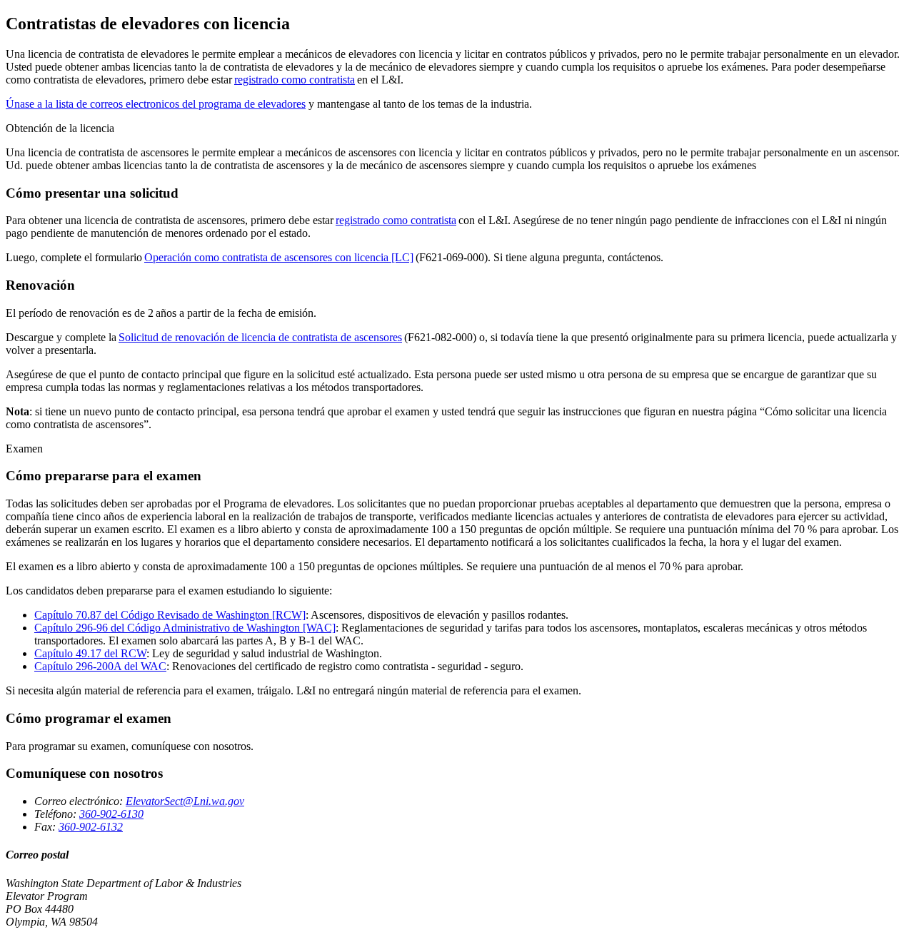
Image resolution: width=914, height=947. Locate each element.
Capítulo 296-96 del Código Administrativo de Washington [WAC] (185, 628)
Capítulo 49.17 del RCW (90, 653)
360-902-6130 (111, 814)
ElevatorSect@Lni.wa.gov (185, 801)
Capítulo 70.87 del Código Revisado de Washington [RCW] (170, 615)
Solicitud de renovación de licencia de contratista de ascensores (260, 337)
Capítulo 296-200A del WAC (100, 666)
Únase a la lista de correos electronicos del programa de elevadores (156, 104)
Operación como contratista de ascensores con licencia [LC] (278, 257)
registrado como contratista (294, 80)
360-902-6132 (91, 827)
